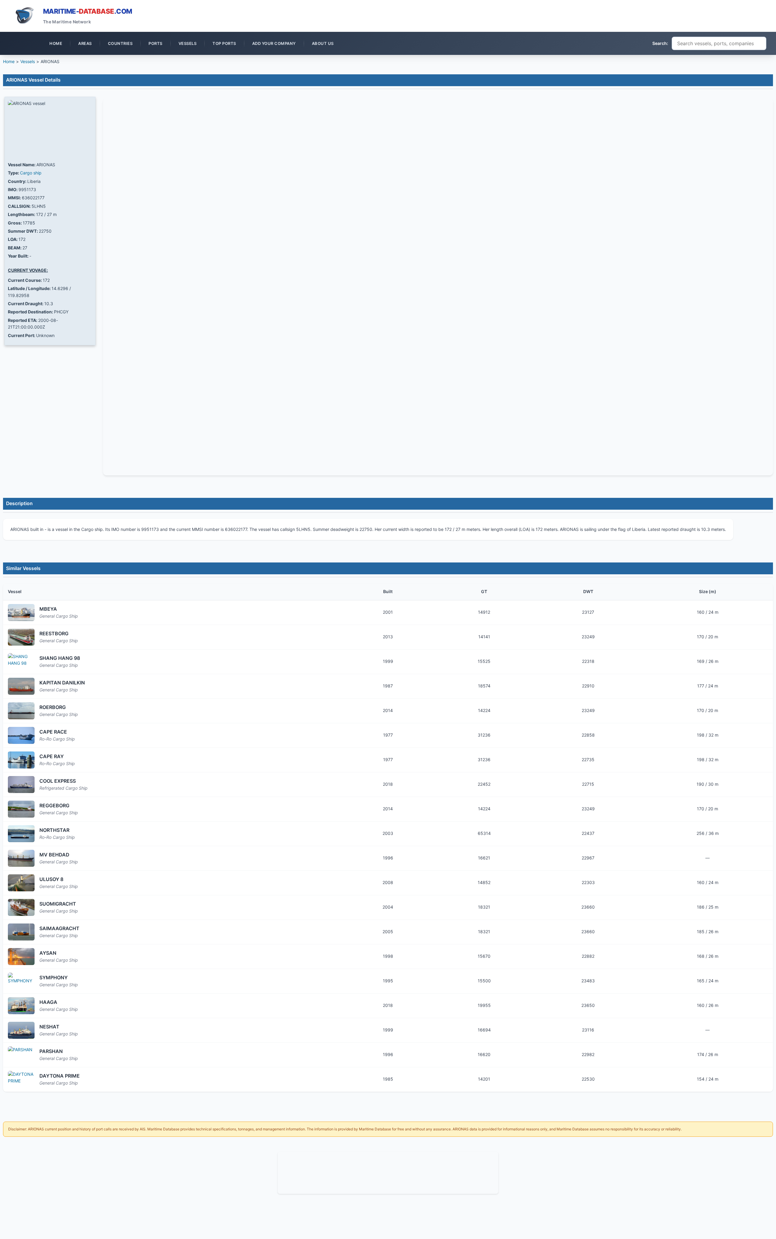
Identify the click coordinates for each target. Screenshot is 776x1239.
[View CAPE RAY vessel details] (21, 759)
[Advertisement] (388, 1172)
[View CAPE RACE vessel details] (21, 735)
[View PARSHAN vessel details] (21, 1054)
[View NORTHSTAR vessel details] (21, 833)
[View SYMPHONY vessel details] (21, 981)
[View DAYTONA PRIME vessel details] (21, 1079)
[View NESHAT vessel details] (21, 1030)
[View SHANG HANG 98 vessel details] (21, 661)
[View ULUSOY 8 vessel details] (21, 882)
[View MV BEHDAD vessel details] (21, 858)
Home (9, 61)
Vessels (27, 61)
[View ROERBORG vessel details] (21, 710)
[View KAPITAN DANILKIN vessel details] (21, 686)
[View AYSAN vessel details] (21, 956)
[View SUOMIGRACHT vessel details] (21, 907)
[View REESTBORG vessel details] (21, 637)
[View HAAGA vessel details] (21, 1005)
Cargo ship (31, 172)
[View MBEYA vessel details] (21, 612)
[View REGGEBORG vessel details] (21, 809)
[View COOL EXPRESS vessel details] (21, 784)
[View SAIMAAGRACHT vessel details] (21, 931)
